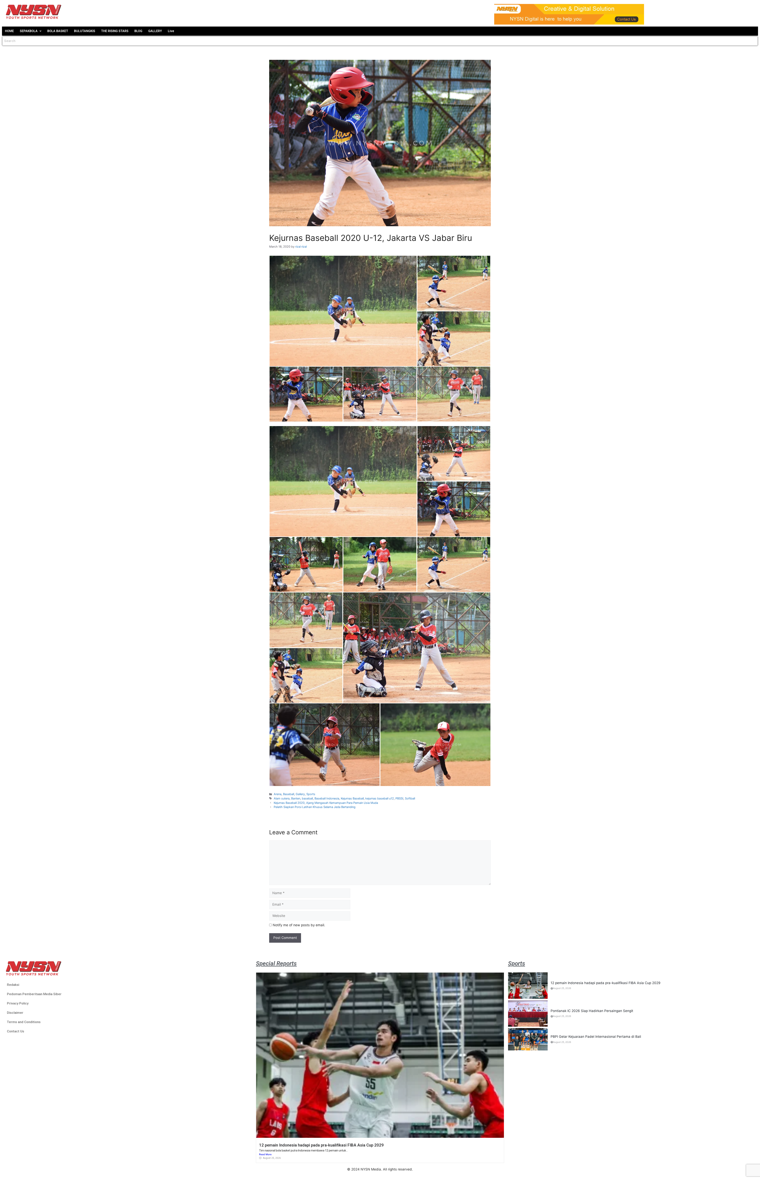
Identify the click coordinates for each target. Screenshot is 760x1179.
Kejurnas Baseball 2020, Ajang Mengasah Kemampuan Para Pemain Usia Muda (326, 802)
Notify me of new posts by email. (299, 925)
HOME (9, 31)
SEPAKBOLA (29, 31)
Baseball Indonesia (326, 798)
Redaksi (13, 985)
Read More (265, 1154)
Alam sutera (282, 798)
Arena (277, 794)
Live (171, 31)
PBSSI (399, 798)
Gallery (300, 794)
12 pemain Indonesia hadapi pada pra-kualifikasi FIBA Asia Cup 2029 (321, 1145)
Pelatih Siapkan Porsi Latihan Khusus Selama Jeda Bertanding (314, 807)
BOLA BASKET (57, 31)
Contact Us (15, 1031)
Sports (310, 794)
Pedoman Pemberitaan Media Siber (34, 994)
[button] (30, 31)
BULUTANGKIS (84, 31)
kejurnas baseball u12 (379, 798)
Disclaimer (15, 1013)
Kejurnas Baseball (352, 798)
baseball (307, 798)
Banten (295, 798)
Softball (410, 798)
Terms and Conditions (24, 1022)
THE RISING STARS (114, 31)
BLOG (138, 31)
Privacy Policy (17, 1003)
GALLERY (155, 31)
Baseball (288, 794)
